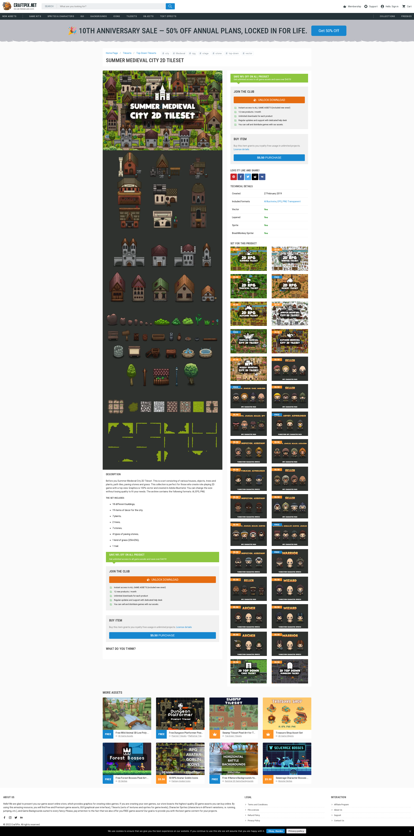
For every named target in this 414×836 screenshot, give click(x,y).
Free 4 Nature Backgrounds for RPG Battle (239, 778)
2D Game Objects (286, 736)
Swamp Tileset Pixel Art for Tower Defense (239, 732)
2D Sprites (122, 781)
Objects (148, 16)
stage (204, 53)
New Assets (9, 16)
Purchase (162, 635)
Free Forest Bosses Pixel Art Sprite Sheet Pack (133, 778)
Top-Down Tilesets (146, 53)
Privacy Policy (254, 820)
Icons (116, 16)
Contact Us (339, 820)
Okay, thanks (275, 831)
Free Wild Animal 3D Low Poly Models (133, 732)
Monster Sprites (285, 781)
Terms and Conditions (258, 804)
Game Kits (35, 16)
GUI (82, 16)
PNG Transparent (292, 201)
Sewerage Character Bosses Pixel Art (293, 778)
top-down (232, 53)
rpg (192, 53)
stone (217, 53)
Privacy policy (296, 831)
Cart (409, 6)
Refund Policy (254, 815)
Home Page (112, 53)
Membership (354, 6)
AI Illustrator (270, 201)
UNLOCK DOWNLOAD (164, 579)
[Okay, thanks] (410, 831)
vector (247, 53)
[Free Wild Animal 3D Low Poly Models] (127, 714)
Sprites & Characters (61, 16)
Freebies (406, 16)
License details (184, 627)
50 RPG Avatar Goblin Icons (183, 778)
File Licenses (253, 810)
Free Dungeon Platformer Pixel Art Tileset (186, 732)
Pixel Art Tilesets (179, 736)
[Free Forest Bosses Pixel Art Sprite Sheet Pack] (127, 759)
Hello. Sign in (391, 6)
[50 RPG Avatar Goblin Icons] (180, 759)
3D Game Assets (125, 736)
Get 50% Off (329, 30)
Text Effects (168, 16)
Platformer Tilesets (196, 736)
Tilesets (131, 16)
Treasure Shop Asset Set (289, 732)
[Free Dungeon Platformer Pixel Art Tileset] (180, 714)
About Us (338, 810)
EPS (280, 201)
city (166, 53)
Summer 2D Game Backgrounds (239, 781)
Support (373, 6)
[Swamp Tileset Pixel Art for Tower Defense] (233, 714)
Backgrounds (99, 16)
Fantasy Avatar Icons (181, 781)
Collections (387, 16)
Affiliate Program (341, 804)
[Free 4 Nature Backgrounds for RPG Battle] (233, 759)
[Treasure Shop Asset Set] (287, 714)
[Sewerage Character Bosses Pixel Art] (287, 759)
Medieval (179, 53)
